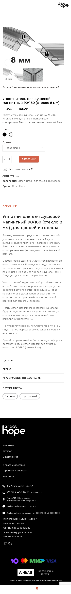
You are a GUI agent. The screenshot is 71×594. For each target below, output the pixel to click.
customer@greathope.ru (18, 532)
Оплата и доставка (13, 465)
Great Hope (19, 186)
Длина (6, 142)
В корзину (29, 159)
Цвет (6, 129)
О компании (10, 456)
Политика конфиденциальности (45, 580)
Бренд (6, 369)
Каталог (7, 451)
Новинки (8, 445)
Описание (9, 206)
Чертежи (14, 169)
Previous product (4, 91)
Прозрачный (29, 396)
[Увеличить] (8, 62)
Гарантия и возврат (14, 470)
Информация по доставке (21, 377)
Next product (10, 91)
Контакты (8, 476)
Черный (10, 396)
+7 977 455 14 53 (20, 486)
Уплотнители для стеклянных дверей (36, 87)
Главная (6, 87)
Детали (7, 360)
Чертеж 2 (27, 169)
